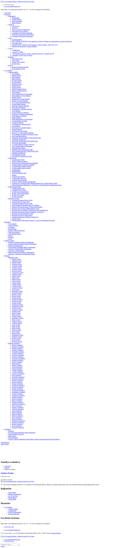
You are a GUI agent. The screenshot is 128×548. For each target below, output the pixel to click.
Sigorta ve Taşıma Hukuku (20, 101)
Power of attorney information (21, 29)
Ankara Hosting (56, 533)
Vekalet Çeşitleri (9, 240)
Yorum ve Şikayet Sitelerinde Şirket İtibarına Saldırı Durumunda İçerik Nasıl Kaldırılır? (34, 439)
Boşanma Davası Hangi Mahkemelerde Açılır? (26, 208)
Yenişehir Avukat (17, 266)
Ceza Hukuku (16, 126)
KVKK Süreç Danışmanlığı (20, 192)
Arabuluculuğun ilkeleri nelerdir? (22, 166)
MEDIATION (16, 171)
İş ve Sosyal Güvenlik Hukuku (21, 102)
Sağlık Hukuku (16, 117)
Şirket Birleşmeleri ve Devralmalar (22, 119)
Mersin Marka (12, 497)
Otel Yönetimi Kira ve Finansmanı (22, 94)
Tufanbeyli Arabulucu (18, 390)
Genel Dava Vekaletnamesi (16, 251)
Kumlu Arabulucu (17, 424)
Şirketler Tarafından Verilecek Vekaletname (21, 242)
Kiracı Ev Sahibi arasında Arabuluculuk (24, 182)
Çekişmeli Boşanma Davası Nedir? (22, 200)
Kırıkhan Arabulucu (18, 422)
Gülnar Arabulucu (17, 362)
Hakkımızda (11, 16)
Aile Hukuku (16, 74)
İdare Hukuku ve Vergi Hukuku (21, 96)
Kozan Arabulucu (17, 382)
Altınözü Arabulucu (18, 409)
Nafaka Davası (16, 85)
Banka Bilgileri (16, 23)
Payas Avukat (16, 340)
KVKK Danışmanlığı (14, 187)
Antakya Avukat (17, 321)
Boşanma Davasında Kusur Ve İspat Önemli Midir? (27, 207)
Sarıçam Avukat (16, 301)
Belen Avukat (16, 326)
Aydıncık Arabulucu (18, 355)
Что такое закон (17, 43)
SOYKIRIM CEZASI (18, 154)
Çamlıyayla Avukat (17, 272)
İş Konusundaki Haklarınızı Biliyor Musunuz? (22, 432)
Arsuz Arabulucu (17, 411)
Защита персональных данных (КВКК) (24, 46)
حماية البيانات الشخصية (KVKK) (22, 55)
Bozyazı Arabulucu (17, 357)
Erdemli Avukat (16, 274)
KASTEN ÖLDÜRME (19, 143)
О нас (10, 38)
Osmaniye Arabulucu (18, 395)
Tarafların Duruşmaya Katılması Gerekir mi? (25, 217)
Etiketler (6, 467)
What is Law (16, 26)
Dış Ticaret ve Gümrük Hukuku (21, 128)
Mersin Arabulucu (17, 345)
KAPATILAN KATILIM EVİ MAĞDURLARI (26, 138)
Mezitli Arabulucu (17, 348)
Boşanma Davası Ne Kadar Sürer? (22, 215)
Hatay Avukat (16, 320)
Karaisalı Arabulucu (18, 379)
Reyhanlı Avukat (17, 341)
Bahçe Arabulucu (17, 400)
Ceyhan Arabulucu (17, 372)
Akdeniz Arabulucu (18, 347)
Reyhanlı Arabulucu (18, 427)
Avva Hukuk (8, 70)
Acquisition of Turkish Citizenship (22, 33)
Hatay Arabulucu (17, 405)
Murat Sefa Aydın (17, 58)
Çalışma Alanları (13, 72)
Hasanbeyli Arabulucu (18, 404)
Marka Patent (12, 436)
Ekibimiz (11, 57)
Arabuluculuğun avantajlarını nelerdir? (23, 165)
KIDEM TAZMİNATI (18, 153)
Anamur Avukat (16, 267)
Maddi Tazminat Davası (19, 89)
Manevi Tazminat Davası (19, 90)
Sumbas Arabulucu (17, 402)
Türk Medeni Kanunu (14, 234)
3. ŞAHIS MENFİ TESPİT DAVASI (23, 144)
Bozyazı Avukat (16, 271)
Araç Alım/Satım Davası (19, 136)
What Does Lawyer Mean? (20, 31)
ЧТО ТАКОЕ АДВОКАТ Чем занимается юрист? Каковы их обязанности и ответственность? (42, 41)
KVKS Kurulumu (17, 197)
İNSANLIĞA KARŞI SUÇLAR (22, 156)
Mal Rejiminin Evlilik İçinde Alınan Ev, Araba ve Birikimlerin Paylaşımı (33, 220)
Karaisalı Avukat (17, 293)
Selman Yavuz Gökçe (18, 62)
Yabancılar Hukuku (18, 122)
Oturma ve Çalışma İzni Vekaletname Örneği (21, 254)
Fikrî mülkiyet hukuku (18, 148)
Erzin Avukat (16, 331)
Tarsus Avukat (16, 281)
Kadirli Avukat (16, 311)
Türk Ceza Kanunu (14, 232)
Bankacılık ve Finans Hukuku (21, 99)
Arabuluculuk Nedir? (18, 160)
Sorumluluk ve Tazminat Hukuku (22, 109)
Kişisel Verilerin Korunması (20, 67)
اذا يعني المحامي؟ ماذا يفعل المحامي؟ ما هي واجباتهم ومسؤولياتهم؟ (33, 53)
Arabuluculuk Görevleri (19, 178)
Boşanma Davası (17, 84)
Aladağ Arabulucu (17, 370)
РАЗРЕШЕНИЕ (17, 40)
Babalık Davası (16, 97)
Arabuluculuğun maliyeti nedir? (21, 168)
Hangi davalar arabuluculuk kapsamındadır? (25, 163)
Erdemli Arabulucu (17, 360)
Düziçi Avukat (16, 313)
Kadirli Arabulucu (17, 397)
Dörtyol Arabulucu (17, 416)
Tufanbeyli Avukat (17, 304)
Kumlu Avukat (16, 338)
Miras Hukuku (16, 79)
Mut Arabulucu (16, 363)
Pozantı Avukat (16, 298)
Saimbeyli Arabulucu (18, 385)
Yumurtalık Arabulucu (18, 392)
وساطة (14, 175)
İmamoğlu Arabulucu (18, 377)
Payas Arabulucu (17, 426)
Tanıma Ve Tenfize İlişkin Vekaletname (19, 249)
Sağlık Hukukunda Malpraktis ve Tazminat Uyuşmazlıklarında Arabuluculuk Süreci (36, 185)
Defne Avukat (16, 328)
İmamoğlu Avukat (17, 291)
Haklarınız (7, 429)
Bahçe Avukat (16, 315)
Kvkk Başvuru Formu (18, 69)
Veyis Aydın (15, 60)
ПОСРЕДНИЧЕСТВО (19, 173)
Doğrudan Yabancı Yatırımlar (20, 106)
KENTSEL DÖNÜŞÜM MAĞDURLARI (25, 141)
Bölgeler (7, 256)
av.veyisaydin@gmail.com (12, 6)
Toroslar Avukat (16, 264)
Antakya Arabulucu (18, 407)
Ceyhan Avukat (16, 286)
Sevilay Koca (16, 64)
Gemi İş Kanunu (13, 225)
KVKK (10, 65)
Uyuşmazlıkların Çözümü (19, 121)
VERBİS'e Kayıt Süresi (19, 190)
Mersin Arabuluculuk (14, 494)
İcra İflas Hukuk (17, 80)
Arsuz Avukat (16, 325)
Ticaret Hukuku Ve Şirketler (20, 112)
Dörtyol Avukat (16, 330)
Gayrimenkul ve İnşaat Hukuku (21, 124)
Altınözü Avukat (17, 323)
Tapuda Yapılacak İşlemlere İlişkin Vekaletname (22, 244)
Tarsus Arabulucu (17, 367)
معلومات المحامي (17, 52)
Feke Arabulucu (16, 375)
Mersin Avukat (16, 259)
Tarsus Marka (12, 499)
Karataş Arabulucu (17, 380)
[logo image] (17, 536)
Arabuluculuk (12, 158)
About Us (11, 24)
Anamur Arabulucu (17, 353)
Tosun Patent (12, 492)
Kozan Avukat (16, 296)
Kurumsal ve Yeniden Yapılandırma (22, 114)
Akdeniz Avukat (17, 261)
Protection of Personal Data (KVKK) (23, 34)
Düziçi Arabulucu (17, 399)
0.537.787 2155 (9, 527)
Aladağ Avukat (16, 284)
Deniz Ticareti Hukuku (19, 107)
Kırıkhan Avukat (17, 336)
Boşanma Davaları (13, 198)
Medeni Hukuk (16, 75)
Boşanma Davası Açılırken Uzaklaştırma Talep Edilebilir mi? (30, 210)
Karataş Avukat (16, 294)
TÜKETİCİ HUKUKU (19, 139)
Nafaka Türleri (16, 219)
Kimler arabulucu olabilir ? (20, 161)
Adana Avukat (16, 283)
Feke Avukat (15, 289)
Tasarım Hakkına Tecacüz (16, 434)
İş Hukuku (11, 227)
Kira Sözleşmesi (13, 437)
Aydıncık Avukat (17, 269)
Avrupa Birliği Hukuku (19, 104)
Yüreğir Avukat (16, 308)
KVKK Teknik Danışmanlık (20, 193)
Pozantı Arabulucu (17, 384)
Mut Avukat (15, 277)
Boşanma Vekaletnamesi (15, 245)
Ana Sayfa (7, 13)
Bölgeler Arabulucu (14, 343)
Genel (10, 239)
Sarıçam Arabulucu (17, 387)
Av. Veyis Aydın (13, 496)
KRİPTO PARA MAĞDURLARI (22, 149)
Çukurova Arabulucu (18, 373)
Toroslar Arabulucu (17, 350)
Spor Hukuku (16, 92)
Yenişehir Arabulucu (18, 352)
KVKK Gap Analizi (18, 195)
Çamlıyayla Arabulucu (18, 358)
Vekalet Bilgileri (17, 19)
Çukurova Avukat (17, 288)
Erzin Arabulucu (17, 417)
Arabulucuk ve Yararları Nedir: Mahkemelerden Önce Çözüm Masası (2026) (34, 183)
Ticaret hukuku (16, 82)
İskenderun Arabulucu (18, 421)
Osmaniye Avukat (17, 309)
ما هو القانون (16, 50)
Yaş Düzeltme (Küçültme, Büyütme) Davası (25, 134)
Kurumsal (7, 14)
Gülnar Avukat (16, 276)
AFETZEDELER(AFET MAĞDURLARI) (25, 151)
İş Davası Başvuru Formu (19, 131)
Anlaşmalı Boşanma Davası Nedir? (22, 203)
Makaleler (7, 222)
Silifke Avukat (16, 279)
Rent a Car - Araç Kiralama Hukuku (22, 133)
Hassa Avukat (16, 333)
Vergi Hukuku (16, 111)
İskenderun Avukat (17, 335)
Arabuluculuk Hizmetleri (19, 180)
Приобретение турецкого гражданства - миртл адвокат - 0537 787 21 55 (35, 45)
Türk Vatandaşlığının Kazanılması (22, 146)
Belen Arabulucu (17, 412)
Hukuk (10, 235)
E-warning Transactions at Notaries (22, 36)
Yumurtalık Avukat (17, 306)
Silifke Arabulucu (17, 365)
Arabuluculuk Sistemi (18, 176)
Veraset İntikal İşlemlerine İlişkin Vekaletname (22, 247)
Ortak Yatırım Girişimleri (19, 116)
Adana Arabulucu (17, 368)
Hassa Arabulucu (17, 419)
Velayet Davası (16, 87)
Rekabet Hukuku (17, 129)
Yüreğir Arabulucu (17, 394)
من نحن (10, 48)
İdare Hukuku (16, 77)
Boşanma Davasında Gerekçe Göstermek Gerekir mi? (28, 212)
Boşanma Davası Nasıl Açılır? (21, 202)
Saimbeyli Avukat (17, 299)
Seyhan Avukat (16, 303)
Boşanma (11, 237)
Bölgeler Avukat (13, 257)
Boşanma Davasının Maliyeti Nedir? (23, 214)
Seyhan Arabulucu (17, 389)
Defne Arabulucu (17, 414)
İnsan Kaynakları (17, 21)
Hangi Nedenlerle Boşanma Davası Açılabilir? (25, 205)
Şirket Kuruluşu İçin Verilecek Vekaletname (21, 252)
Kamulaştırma (12, 229)
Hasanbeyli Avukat (17, 318)
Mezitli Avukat (16, 262)
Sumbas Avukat (16, 316)
